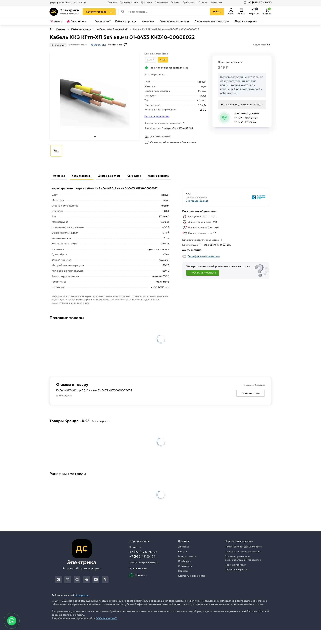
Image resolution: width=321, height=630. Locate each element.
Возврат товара (187, 556)
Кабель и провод (125, 21)
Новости (183, 570)
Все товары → (100, 421)
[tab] (95, 136)
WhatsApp (140, 575)
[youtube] (95, 579)
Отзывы (202, 2)
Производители (129, 2)
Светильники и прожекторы (212, 21)
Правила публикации (254, 385)
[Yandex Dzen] (77, 579)
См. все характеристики (156, 116)
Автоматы (148, 21)
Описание (59, 175)
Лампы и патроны (246, 21)
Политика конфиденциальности (243, 546)
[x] (67, 579)
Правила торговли (235, 564)
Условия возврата (158, 175)
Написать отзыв (250, 393)
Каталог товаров (96, 11)
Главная (112, 2)
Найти (216, 11)
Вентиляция (102, 21)
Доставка (146, 2)
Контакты (216, 2)
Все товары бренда (197, 200)
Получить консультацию (203, 272)
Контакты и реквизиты (191, 575)
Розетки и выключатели (174, 21)
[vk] (86, 579)
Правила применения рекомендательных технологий (243, 558)
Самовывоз (161, 2)
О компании (185, 566)
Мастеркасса (81, 595)
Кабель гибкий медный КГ (112, 29)
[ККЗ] (246, 197)
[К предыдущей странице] (51, 29)
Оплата (175, 2)
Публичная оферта (236, 569)
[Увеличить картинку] (95, 96)
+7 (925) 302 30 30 (246, 118)
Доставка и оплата (109, 175)
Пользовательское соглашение (242, 551)
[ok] (105, 579)
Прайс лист (188, 2)
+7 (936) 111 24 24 (245, 122)
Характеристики (81, 175)
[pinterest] (58, 579)
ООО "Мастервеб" (106, 618)
